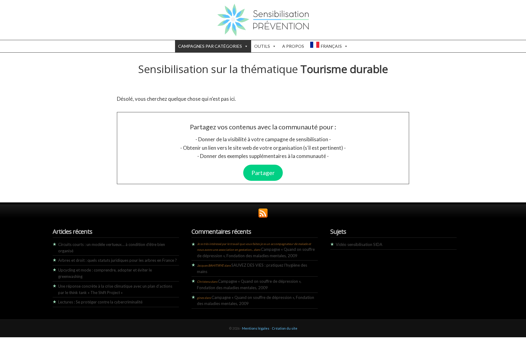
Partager (263, 172)
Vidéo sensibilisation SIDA (359, 244)
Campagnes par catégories (210, 46)
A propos (293, 46)
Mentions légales (255, 328)
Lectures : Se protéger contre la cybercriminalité (100, 302)
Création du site (284, 328)
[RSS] (263, 216)
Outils (262, 46)
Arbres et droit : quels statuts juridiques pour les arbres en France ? (117, 260)
